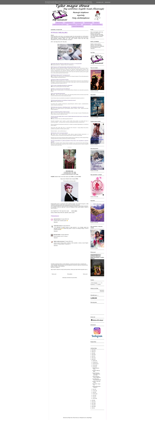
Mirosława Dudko (57, 234)
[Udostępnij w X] (74, 211)
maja (94, 392)
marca (94, 395)
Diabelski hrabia (57, 212)
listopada (94, 362)
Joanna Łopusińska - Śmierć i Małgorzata (96, 377)
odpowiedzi (66, 212)
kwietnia (94, 393)
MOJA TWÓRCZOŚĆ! (86, 24)
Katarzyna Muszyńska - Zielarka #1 (96, 387)
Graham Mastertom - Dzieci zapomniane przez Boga (96, 374)
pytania (70, 212)
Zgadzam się (107, 2)
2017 (93, 403)
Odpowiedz (56, 222)
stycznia (94, 398)
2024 (93, 353)
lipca (94, 389)
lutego (94, 396)
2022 (93, 356)
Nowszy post (54, 274)
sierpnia (94, 366)
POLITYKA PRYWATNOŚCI (97, 24)
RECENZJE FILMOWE (88, 22)
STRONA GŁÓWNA (59, 22)
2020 (93, 359)
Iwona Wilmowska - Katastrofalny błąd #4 (96, 379)
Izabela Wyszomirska (58, 225)
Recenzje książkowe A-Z (78, 22)
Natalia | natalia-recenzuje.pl (59, 241)
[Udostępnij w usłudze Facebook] (75, 211)
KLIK (75, 172)
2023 (93, 354)
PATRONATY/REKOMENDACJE (77, 26)
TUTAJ (77, 178)
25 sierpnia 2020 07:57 (66, 225)
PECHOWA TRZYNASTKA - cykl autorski (59, 24)
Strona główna (69, 274)
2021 (93, 357)
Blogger (90, 417)
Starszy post (85, 274)
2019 (93, 400)
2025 (93, 351)
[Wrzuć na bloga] (73, 211)
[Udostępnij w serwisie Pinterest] (76, 211)
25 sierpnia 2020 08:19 (65, 234)
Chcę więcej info (99, 2)
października (95, 363)
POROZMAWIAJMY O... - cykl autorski (75, 24)
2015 (93, 406)
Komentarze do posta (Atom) (72, 277)
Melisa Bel (62, 212)
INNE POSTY (96, 22)
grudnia (94, 360)
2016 (93, 404)
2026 (93, 350)
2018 (93, 401)
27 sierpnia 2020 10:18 (69, 241)
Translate (99, 284)
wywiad (73, 212)
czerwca (94, 390)
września (94, 365)
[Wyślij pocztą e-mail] (71, 211)
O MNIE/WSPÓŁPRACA (69, 22)
